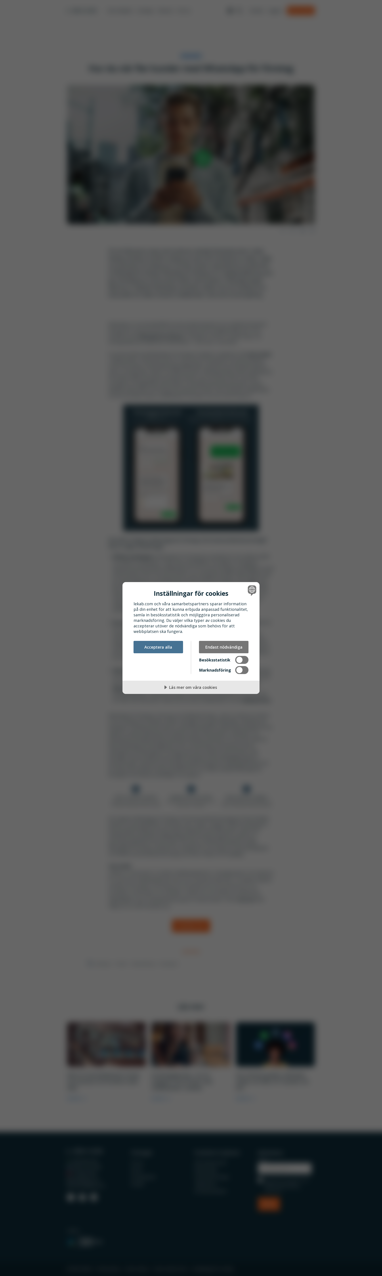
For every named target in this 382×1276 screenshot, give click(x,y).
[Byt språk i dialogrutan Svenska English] (251, 590)
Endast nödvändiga (224, 647)
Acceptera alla (158, 647)
